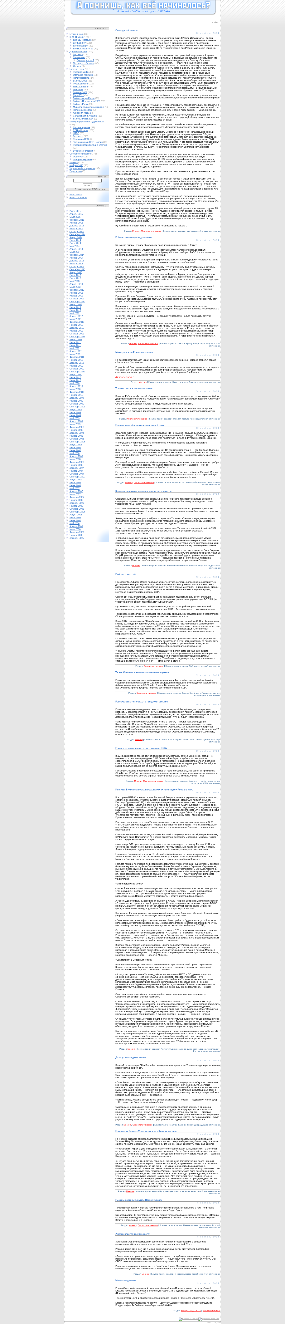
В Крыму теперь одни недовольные (133, 237)
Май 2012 (74, 313)
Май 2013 (74, 281)
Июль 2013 (75, 275)
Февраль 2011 (76, 357)
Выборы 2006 (80, 80)
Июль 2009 (75, 412)
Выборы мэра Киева (84, 98)
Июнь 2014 (75, 243)
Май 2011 (74, 348)
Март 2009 (75, 424)
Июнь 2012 (75, 310)
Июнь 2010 (75, 380)
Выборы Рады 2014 (83, 118)
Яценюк (77, 66)
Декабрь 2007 (76, 468)
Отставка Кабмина (83, 75)
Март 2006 (75, 529)
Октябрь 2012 (76, 298)
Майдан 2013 (76, 165)
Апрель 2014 (76, 249)
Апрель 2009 (76, 421)
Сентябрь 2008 (77, 441)
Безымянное (76, 34)
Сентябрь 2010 (77, 371)
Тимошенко (79, 57)
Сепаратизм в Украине (85, 115)
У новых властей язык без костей (132, 1233)
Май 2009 (74, 418)
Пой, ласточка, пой (125, 574)
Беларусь (78, 136)
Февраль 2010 (76, 392)
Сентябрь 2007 (77, 476)
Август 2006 (75, 514)
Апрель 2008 (76, 456)
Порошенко (75, 171)
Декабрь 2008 (76, 433)
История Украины (82, 159)
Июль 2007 (75, 482)
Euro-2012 (78, 95)
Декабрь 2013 (76, 260)
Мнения (73, 162)
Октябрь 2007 (76, 473)
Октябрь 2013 (76, 266)
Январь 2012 (76, 325)
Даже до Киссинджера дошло (130, 1057)
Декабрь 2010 (76, 363)
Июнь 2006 (75, 520)
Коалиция (78, 89)
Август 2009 (75, 409)
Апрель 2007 (76, 491)
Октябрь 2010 (76, 368)
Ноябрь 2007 (76, 471)
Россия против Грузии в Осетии (90, 145)
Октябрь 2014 (76, 231)
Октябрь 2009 (76, 403)
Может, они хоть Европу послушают (134, 352)
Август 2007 (75, 479)
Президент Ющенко (83, 63)
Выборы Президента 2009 (86, 101)
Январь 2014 (76, 257)
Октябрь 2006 (76, 508)
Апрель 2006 (76, 526)
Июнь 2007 (75, 485)
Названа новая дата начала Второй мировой (138, 1199)
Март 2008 (75, 459)
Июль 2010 (75, 377)
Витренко (78, 54)
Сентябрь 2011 (77, 336)
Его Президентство (83, 48)
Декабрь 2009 (76, 398)
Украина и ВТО (81, 139)
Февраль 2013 (76, 290)
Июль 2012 (75, 307)
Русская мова (80, 83)
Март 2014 (75, 252)
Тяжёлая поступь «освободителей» (134, 388)
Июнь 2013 (75, 278)
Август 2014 (75, 237)
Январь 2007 (76, 500)
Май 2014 (74, 246)
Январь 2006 (76, 535)
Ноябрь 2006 (76, 506)
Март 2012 (75, 319)
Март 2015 (75, 217)
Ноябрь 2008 (76, 436)
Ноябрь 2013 (76, 263)
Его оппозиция (80, 45)
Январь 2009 (76, 430)
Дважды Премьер (82, 40)
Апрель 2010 (76, 386)
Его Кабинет (79, 42)
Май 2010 (74, 383)
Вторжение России (83, 150)
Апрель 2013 (76, 284)
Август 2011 (75, 339)
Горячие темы (76, 69)
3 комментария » (211, 1310)
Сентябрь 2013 (77, 269)
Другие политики (78, 51)
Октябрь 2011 (76, 333)
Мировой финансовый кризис (88, 107)
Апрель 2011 (76, 351)
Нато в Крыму (80, 86)
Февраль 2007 (76, 497)
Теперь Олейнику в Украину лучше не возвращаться (142, 672)
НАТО (76, 133)
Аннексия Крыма (82, 113)
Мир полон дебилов (125, 1280)
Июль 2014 (75, 240)
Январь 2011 (76, 360)
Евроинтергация (81, 127)
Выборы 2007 (80, 92)
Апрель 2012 (76, 316)
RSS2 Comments (78, 197)
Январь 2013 (76, 292)
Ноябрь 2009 (76, 400)
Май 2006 (74, 523)
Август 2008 (75, 444)
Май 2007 (74, 488)
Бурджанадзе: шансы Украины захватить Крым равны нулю (146, 1131)
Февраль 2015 (76, 220)
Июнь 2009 (75, 415)
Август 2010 (75, 374)
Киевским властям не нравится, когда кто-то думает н (143, 491)
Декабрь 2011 (76, 328)
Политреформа (81, 78)
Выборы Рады (80, 104)
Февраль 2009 (76, 427)
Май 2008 (74, 453)
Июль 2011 (75, 342)
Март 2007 (75, 494)
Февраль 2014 (76, 255)
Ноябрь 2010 (76, 365)
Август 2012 (75, 304)
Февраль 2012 (76, 322)
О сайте (214, 22)
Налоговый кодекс (82, 110)
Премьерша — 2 (85, 60)
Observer (78, 156)
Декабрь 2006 (76, 503)
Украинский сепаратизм (82, 168)
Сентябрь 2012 (77, 301)
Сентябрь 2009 (77, 406)
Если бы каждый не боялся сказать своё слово (140, 425)
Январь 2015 (76, 222)
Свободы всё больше (126, 30)
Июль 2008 (75, 447)
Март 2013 (75, 287)
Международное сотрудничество (86, 121)
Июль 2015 (75, 211)
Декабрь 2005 (76, 538)
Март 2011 (74, 354)
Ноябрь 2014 (76, 228)
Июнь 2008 (75, 450)
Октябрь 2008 (76, 438)
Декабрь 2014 (76, 225)
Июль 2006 (75, 517)
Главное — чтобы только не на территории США (141, 748)
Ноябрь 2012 (76, 295)
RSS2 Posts (75, 194)
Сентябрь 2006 (77, 511)
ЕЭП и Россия (80, 130)
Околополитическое (80, 153)
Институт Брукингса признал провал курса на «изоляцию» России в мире (154, 789)
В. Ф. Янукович (77, 37)
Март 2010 (75, 389)
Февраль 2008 (76, 462)
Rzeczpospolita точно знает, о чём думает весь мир (141, 701)
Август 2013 (75, 272)
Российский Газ (81, 72)
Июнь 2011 (75, 345)
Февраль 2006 (76, 532)
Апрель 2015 (76, 214)
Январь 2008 (76, 465)
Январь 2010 (76, 395)
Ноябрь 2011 (76, 330)
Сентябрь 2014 (77, 234)
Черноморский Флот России (88, 142)
